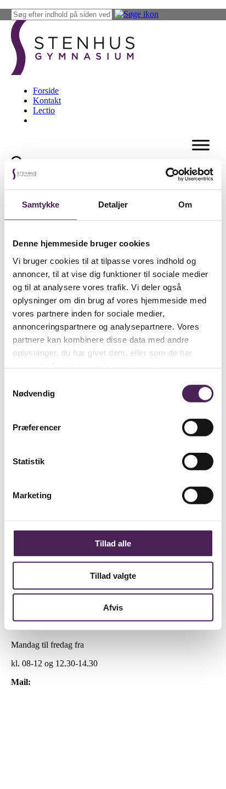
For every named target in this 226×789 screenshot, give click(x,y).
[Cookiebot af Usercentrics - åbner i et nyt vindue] (165, 174)
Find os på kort (37, 700)
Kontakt (47, 100)
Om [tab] (185, 204)
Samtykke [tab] (41, 204)
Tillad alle (113, 543)
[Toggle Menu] (201, 145)
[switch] (197, 427)
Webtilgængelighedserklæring (62, 756)
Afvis (113, 607)
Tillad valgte (113, 575)
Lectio (44, 110)
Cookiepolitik (34, 719)
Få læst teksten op (42, 737)
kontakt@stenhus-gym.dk (77, 682)
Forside (46, 90)
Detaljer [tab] (113, 204)
